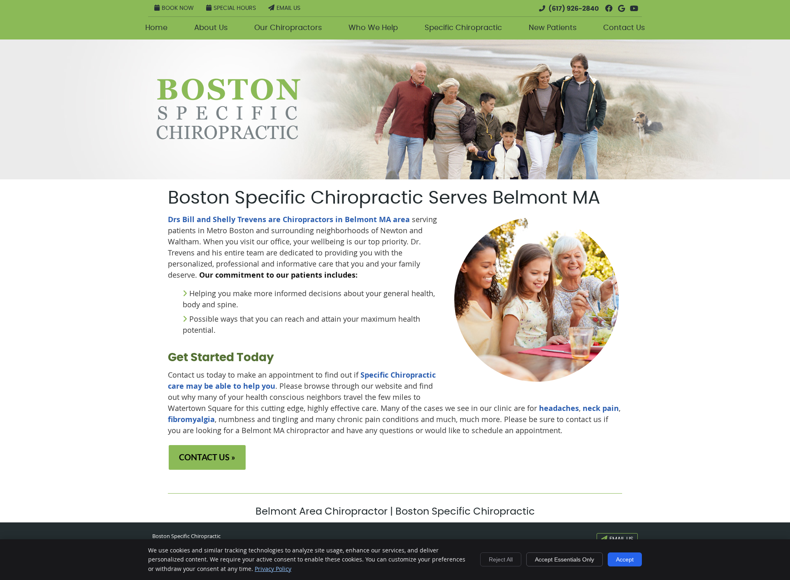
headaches (559, 408)
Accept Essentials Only (564, 559)
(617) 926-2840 (573, 8)
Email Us (288, 8)
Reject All (501, 559)
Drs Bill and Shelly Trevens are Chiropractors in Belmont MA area (289, 219)
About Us (211, 28)
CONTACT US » (207, 457)
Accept (625, 559)
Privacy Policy (273, 569)
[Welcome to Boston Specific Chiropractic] (228, 137)
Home (156, 28)
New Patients (552, 28)
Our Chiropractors (288, 28)
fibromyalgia (191, 419)
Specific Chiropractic (463, 28)
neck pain (601, 408)
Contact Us (624, 28)
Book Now (178, 8)
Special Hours (235, 8)
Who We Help (373, 28)
